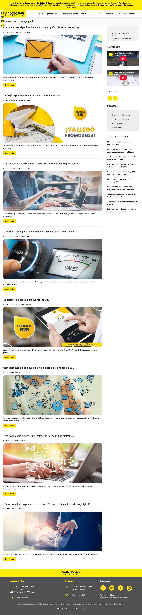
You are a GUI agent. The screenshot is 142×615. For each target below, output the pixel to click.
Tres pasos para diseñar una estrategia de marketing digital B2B (39, 436)
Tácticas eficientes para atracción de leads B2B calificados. (121, 158)
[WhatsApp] (2, 25)
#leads (113, 119)
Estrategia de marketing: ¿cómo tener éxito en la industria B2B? (121, 165)
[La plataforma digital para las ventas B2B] (52, 327)
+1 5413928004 (22, 597)
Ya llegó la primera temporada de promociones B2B (32, 95)
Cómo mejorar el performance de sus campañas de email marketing (41, 27)
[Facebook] (2, 13)
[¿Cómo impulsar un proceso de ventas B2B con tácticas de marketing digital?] (52, 531)
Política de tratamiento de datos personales (90, 604)
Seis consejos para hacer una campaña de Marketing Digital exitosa (41, 163)
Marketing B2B (26, 32)
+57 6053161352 (78, 595)
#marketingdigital (125, 119)
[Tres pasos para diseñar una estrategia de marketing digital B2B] (52, 463)
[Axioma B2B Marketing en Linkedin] (115, 98)
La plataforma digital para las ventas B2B (26, 299)
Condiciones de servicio (27, 604)
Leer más (9, 85)
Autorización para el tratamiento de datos (54, 604)
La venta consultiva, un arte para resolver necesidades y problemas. (120, 150)
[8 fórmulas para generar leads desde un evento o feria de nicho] (52, 259)
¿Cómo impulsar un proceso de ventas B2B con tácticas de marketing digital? (46, 504)
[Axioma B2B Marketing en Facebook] (109, 98)
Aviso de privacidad (116, 604)
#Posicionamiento (117, 123)
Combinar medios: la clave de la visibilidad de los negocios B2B (38, 367)
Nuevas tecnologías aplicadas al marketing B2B (119, 143)
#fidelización (126, 115)
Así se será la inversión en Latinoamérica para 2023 (122, 202)
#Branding (114, 115)
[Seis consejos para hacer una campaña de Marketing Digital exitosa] (52, 191)
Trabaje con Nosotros (109, 595)
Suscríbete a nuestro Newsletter (114, 598)
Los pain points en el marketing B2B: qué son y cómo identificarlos (122, 173)
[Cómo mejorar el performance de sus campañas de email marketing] (52, 54)
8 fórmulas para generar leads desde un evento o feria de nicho (38, 231)
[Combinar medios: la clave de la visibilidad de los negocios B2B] (52, 395)
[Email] (2, 21)
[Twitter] (2, 17)
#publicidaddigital (116, 127)
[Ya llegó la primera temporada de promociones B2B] (52, 123)
